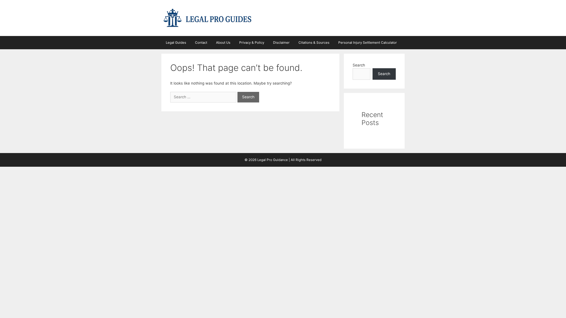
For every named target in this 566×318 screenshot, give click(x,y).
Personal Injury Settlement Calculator (367, 42)
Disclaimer (281, 42)
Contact (201, 42)
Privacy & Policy (251, 42)
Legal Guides (176, 42)
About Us (223, 42)
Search (359, 65)
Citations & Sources (313, 42)
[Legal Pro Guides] (207, 17)
